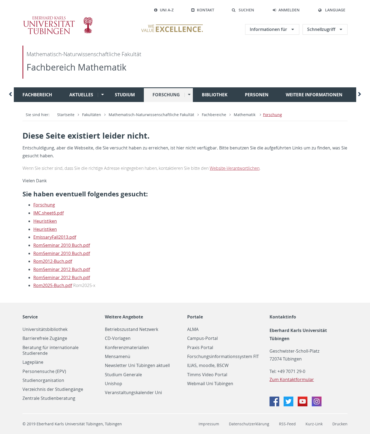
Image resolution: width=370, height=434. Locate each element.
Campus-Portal (202, 338)
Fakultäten (91, 114)
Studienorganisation (43, 380)
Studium (125, 95)
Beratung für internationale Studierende (50, 350)
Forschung (166, 95)
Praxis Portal (200, 347)
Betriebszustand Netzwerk (131, 329)
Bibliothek (215, 95)
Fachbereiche (214, 114)
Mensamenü (117, 356)
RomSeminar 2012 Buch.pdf (61, 269)
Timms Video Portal (207, 375)
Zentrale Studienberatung (48, 398)
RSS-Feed (287, 423)
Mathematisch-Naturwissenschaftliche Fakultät (84, 54)
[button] (243, 10)
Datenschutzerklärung (249, 423)
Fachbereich (37, 95)
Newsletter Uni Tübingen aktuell (137, 365)
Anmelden (289, 9)
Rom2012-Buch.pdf (52, 261)
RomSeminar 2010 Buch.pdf (61, 245)
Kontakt (205, 9)
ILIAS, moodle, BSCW (208, 365)
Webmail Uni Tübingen (210, 384)
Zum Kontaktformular (292, 379)
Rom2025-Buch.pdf (52, 285)
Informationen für (269, 29)
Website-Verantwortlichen (234, 168)
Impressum (209, 423)
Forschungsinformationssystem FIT (223, 356)
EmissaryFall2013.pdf (54, 237)
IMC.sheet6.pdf (48, 213)
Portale (195, 317)
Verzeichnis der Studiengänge (52, 389)
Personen (256, 95)
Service (30, 317)
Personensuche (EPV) (44, 371)
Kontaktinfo (283, 317)
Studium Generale (123, 375)
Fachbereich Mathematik (76, 67)
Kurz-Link (314, 423)
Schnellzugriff (321, 29)
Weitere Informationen (314, 95)
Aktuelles (81, 95)
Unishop (113, 384)
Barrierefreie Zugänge (44, 338)
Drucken (340, 423)
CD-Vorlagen (118, 338)
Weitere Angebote (124, 317)
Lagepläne (32, 362)
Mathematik (245, 114)
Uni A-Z (167, 9)
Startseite (65, 114)
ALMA (193, 329)
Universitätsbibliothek (44, 329)
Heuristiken (45, 221)
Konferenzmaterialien (127, 347)
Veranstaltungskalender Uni (133, 392)
